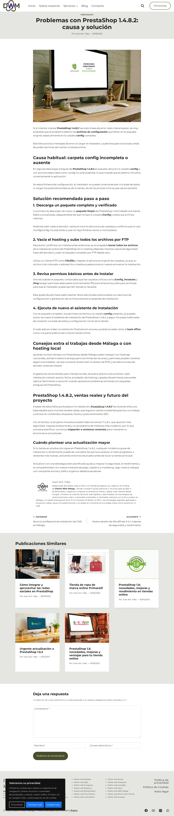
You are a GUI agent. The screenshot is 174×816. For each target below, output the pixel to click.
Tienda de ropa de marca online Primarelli (86, 586)
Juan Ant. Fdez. (82, 34)
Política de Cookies (156, 787)
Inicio (31, 5)
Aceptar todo (53, 804)
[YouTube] (153, 811)
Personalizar (17, 804)
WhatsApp (160, 5)
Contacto (97, 5)
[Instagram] (161, 811)
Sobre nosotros (49, 5)
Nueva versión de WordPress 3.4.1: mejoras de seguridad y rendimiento (116, 521)
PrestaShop (87, 15)
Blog (84, 5)
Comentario (42, 708)
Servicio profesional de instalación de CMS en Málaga (57, 521)
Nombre (40, 745)
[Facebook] (146, 811)
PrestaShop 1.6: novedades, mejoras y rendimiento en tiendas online (136, 589)
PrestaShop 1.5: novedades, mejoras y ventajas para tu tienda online (85, 653)
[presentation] (37, 564)
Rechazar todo (35, 804)
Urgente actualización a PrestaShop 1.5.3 (37, 650)
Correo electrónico (101, 745)
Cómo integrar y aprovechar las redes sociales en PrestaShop (36, 588)
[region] (35, 795)
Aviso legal (161, 791)
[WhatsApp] (168, 811)
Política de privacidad (161, 781)
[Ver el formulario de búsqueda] (142, 6)
